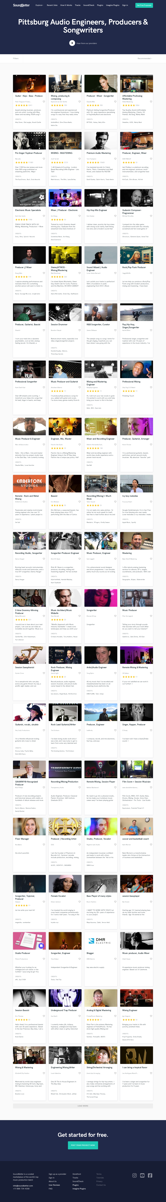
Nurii (28, 179)
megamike (18, 922)
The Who (63, 179)
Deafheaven (74, 294)
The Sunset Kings (92, 1097)
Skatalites (125, 122)
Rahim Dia (54, 125)
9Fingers (97, 522)
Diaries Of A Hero (128, 1040)
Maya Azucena (91, 922)
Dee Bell (89, 465)
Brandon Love (19, 1094)
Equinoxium (126, 808)
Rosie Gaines (19, 1037)
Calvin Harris (100, 179)
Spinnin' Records (29, 237)
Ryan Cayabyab (56, 583)
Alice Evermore (56, 240)
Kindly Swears (105, 522)
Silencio (64, 351)
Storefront (77, 1174)
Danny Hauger (19, 580)
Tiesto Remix (110, 179)
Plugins (100, 5)
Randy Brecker (20, 811)
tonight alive (36, 294)
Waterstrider (141, 580)
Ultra (21, 237)
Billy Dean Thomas (99, 1094)
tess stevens (54, 694)
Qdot (88, 408)
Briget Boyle (63, 694)
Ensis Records (35, 179)
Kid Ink (140, 179)
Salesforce (125, 637)
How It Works (66, 5)
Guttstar (89, 1037)
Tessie (53, 980)
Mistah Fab (54, 1094)
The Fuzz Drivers (20, 179)
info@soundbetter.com (23, 1186)
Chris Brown (133, 179)
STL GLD (89, 1094)
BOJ (92, 408)
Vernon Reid (106, 922)
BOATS (103, 1037)
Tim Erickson (70, 751)
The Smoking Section (58, 751)
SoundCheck (88, 5)
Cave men (98, 408)
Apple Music (126, 522)
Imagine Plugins (112, 5)
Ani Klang (66, 237)
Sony (16, 237)
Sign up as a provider (57, 1174)
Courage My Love (25, 294)
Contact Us (101, 1185)
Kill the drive (72, 694)
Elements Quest (135, 237)
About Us (53, 1181)
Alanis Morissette (56, 294)
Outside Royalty (56, 351)
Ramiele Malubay (66, 580)
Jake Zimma (134, 637)
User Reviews (54, 1185)
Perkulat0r (96, 1037)
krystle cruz (54, 922)
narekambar (27, 922)
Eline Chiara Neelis (66, 122)
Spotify (133, 522)
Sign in (125, 5)
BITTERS (89, 122)
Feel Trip (58, 980)
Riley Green (19, 122)
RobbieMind (55, 122)
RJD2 (131, 122)
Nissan (75, 637)
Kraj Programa (127, 1037)
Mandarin (90, 522)
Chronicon (125, 237)
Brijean (133, 580)
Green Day (66, 294)
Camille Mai (19, 637)
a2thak (74, 1094)
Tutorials (100, 1178)
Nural (17, 294)
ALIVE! (53, 865)
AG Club (141, 637)
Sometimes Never (56, 237)
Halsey (95, 122)
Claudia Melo (19, 465)
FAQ (50, 1189)
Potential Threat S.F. (137, 808)
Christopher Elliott (65, 1094)
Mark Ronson (55, 179)
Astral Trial (144, 237)
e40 (16, 980)
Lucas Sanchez (29, 465)
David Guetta (91, 179)
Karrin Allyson (20, 808)
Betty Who (101, 122)
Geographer (126, 580)
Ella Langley (27, 122)
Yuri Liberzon (19, 640)
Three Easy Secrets (57, 354)
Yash (97, 694)
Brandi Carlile (36, 122)
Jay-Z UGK (22, 980)
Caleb (99, 922)
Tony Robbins (68, 637)
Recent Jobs (52, 5)
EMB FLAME (91, 694)
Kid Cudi (125, 179)
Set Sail (17, 522)
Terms (98, 1174)
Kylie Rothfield (55, 580)
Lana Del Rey (72, 179)
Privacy (99, 1181)
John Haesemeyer (29, 637)
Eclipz (102, 694)
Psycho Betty (29, 751)
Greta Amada (137, 1037)
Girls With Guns (20, 754)
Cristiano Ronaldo (56, 637)
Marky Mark (138, 122)
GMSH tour (90, 865)
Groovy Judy (19, 751)
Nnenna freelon (31, 808)
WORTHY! (59, 865)
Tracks (77, 5)
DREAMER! (67, 865)
